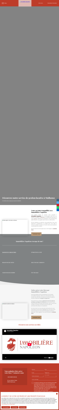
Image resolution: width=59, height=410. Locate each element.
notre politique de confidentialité (8, 404)
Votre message (35, 379)
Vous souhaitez (47, 375)
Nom (46, 369)
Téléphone (47, 372)
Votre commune (35, 376)
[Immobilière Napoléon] (25, 3)
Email (33, 372)
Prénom (33, 369)
